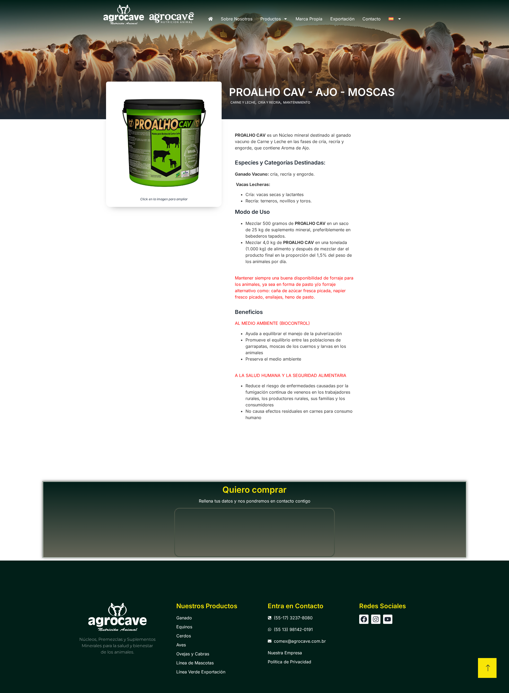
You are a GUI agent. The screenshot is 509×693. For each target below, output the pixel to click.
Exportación (342, 18)
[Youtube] (387, 619)
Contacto (371, 18)
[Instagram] (375, 619)
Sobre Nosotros (236, 18)
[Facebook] (363, 619)
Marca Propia (309, 18)
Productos (270, 18)
